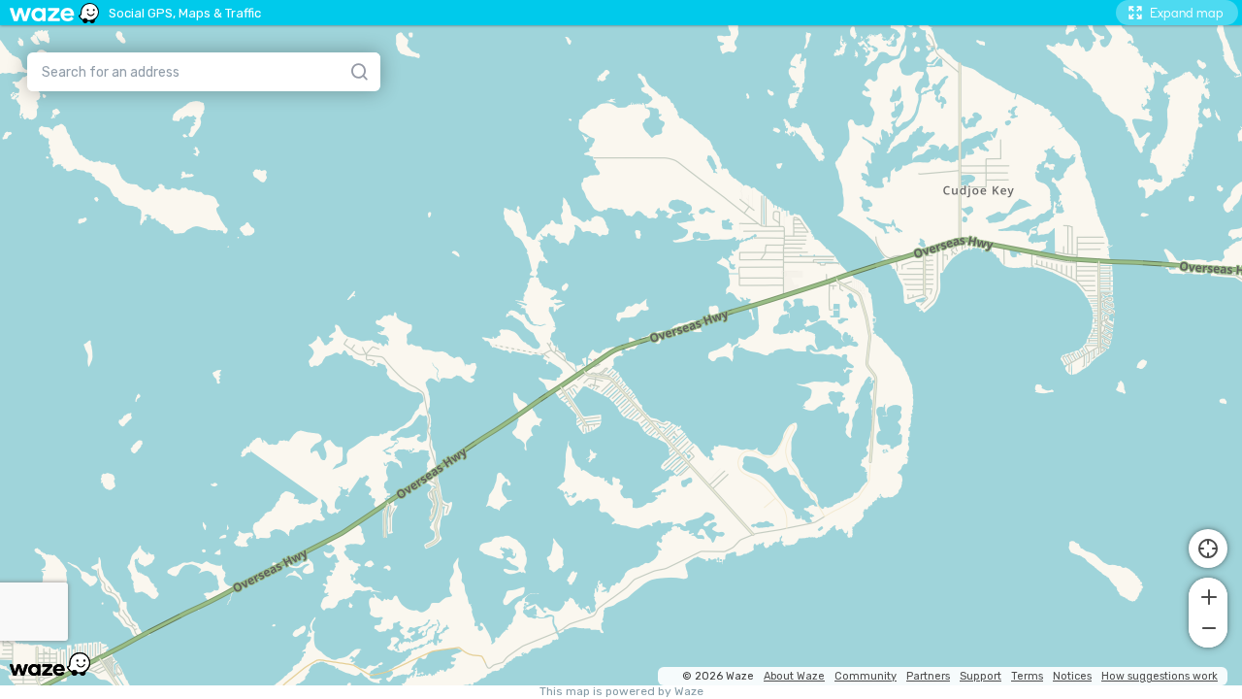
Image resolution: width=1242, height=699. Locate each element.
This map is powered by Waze (621, 691)
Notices (1072, 676)
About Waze (794, 676)
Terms (1027, 676)
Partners (928, 676)
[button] (1208, 595)
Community (865, 676)
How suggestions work (1159, 676)
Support (980, 676)
